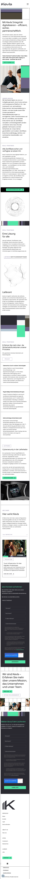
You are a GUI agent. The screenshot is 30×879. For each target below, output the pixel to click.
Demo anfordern (6, 824)
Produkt (7, 359)
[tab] (7, 257)
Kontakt (4, 819)
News (3, 816)
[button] (27, 4)
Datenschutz (6, 867)
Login (3, 821)
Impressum (5, 841)
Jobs (3, 852)
